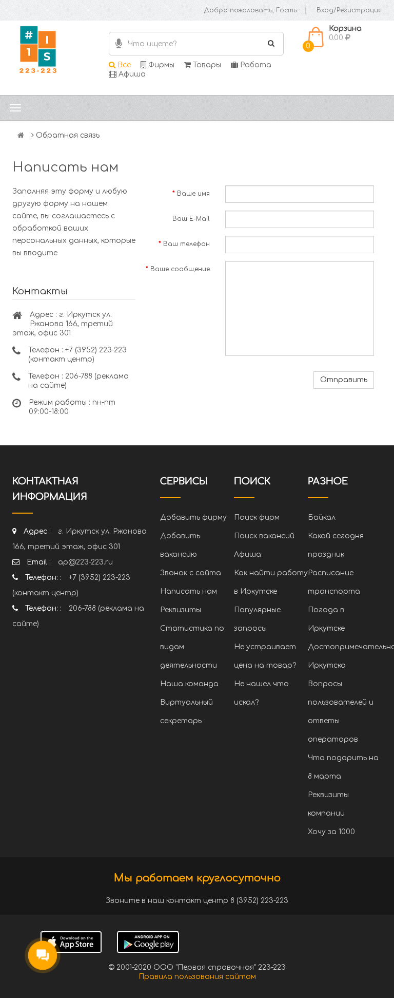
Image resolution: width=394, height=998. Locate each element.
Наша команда (189, 684)
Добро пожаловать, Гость (250, 10)
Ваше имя (193, 193)
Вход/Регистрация (349, 10)
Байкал (322, 517)
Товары (206, 65)
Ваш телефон (186, 244)
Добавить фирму (193, 517)
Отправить (343, 380)
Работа (254, 65)
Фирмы (160, 65)
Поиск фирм (257, 517)
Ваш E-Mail (191, 218)
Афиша (131, 74)
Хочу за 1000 (331, 832)
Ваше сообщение (180, 269)
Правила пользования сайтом (197, 977)
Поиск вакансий (264, 536)
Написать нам (188, 591)
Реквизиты (180, 610)
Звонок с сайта (190, 573)
